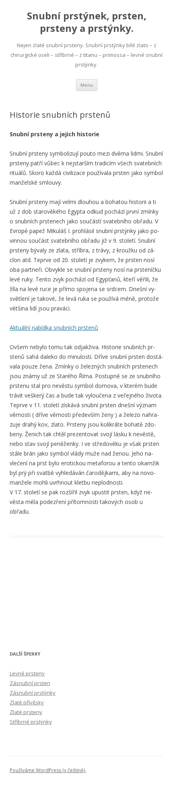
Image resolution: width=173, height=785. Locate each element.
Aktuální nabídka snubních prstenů (54, 327)
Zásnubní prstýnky (33, 692)
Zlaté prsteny (26, 712)
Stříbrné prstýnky (31, 721)
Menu (86, 85)
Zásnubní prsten (30, 683)
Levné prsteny (27, 673)
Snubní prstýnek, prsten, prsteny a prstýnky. (86, 22)
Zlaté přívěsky (27, 702)
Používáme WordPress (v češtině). (48, 770)
